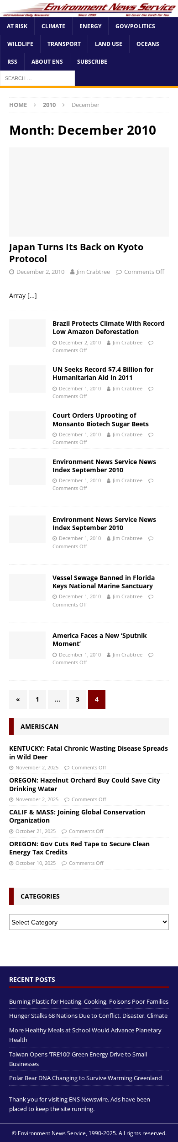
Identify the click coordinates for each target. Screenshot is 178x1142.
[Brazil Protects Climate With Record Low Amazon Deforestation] (27, 333)
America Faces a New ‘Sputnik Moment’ (99, 639)
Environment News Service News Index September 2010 (104, 465)
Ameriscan (39, 726)
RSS (12, 62)
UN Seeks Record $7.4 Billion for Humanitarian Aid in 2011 (102, 373)
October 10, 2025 (36, 862)
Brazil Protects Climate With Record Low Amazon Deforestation (108, 327)
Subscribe (92, 62)
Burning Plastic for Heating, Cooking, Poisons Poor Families (88, 1001)
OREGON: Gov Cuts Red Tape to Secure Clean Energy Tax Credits (79, 847)
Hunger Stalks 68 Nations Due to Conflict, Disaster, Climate (88, 1015)
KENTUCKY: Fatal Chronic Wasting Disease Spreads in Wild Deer (88, 752)
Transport (64, 44)
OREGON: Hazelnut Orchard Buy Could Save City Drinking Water (84, 784)
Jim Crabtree (93, 272)
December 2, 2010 (40, 272)
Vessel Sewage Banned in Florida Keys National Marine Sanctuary (103, 581)
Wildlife (20, 44)
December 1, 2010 (80, 388)
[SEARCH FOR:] (37, 78)
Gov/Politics (135, 26)
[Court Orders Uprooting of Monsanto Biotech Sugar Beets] (27, 425)
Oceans (147, 44)
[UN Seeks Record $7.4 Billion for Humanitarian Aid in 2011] (27, 379)
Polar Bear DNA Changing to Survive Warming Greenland (85, 1078)
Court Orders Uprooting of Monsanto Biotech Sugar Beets (100, 419)
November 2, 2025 (37, 767)
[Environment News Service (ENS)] (89, 11)
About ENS (47, 62)
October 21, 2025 (36, 831)
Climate (53, 26)
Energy (90, 26)
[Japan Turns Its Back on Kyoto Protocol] (89, 192)
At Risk (17, 26)
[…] (32, 295)
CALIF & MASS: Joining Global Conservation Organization (77, 816)
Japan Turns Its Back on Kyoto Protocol (76, 253)
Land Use (108, 44)
